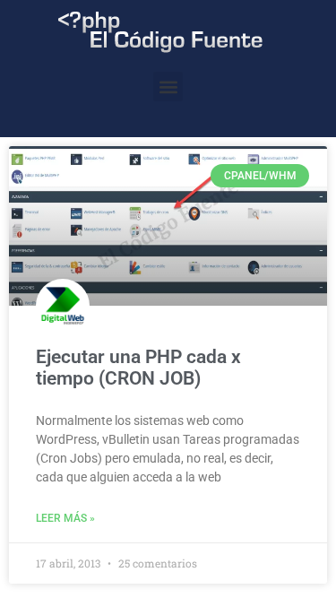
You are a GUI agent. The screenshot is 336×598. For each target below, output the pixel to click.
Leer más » (65, 518)
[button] (168, 86)
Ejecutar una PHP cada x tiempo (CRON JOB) (138, 367)
